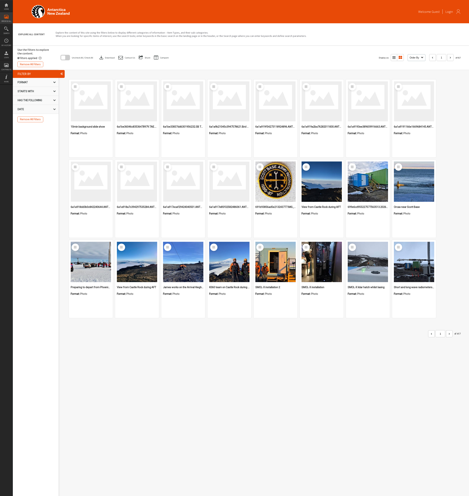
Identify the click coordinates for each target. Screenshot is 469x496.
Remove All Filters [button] (30, 64)
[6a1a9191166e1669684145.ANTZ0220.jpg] (414, 101)
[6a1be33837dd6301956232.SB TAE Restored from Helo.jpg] (183, 101)
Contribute (6, 69)
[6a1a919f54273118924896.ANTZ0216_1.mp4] (275, 101)
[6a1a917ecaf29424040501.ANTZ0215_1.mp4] (183, 181)
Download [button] (107, 57)
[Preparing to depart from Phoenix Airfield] (91, 262)
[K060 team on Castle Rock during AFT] (229, 262)
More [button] (6, 81)
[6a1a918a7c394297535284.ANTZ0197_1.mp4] (137, 181)
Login (6, 57)
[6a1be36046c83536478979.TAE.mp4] (137, 101)
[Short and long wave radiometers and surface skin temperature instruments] (414, 262)
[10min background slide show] (91, 101)
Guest (436, 12)
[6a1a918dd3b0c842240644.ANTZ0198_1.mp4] (91, 181)
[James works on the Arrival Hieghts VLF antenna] (183, 262)
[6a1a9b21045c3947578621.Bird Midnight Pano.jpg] (229, 101)
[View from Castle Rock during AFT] (322, 181)
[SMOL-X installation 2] (275, 262)
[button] (127, 57)
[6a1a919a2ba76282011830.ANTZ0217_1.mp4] (322, 101)
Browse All (6, 21)
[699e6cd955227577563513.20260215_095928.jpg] (368, 181)
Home (6, 9)
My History (6, 45)
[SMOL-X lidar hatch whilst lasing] (368, 262)
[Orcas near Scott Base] (414, 181)
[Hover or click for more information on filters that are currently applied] (40, 58)
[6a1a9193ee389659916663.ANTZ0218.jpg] (368, 101)
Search (6, 33)
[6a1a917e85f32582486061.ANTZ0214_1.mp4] (229, 181)
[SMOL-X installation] (322, 262)
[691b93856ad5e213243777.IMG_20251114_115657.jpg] (275, 181)
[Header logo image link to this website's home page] (51, 6)
